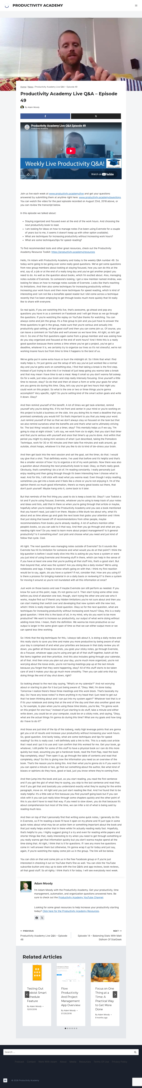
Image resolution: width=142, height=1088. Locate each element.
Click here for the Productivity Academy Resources (71, 911)
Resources (85, 1061)
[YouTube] (5, 1080)
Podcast (19, 1061)
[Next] (115, 994)
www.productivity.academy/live (66, 193)
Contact (31, 1061)
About (63, 1061)
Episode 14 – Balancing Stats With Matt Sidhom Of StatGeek (100, 935)
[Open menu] (136, 5)
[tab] (65, 1028)
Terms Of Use (101, 1061)
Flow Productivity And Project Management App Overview (70, 997)
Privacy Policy (119, 1061)
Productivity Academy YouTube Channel (81, 897)
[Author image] (22, 107)
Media (72, 1061)
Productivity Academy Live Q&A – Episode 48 (43, 935)
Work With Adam (47, 1061)
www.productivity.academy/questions (100, 197)
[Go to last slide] (27, 994)
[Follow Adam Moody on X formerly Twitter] (42, 917)
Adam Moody (34, 107)
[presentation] (37, 972)
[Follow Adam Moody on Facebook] (36, 917)
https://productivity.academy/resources (73, 252)
